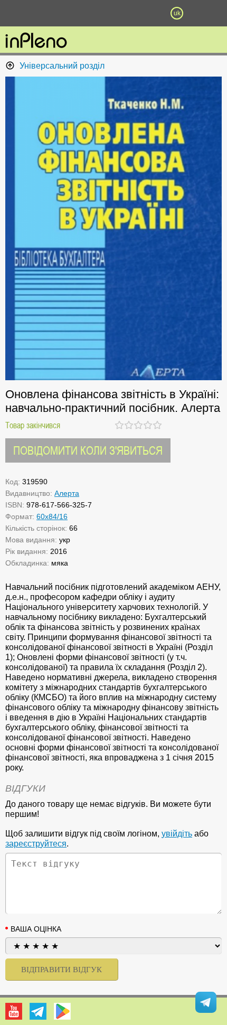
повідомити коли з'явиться (88, 450)
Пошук (81, 13)
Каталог (17, 13)
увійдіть (177, 833)
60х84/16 (52, 516)
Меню (50, 13)
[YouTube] (13, 1011)
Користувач (113, 13)
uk (177, 13)
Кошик (145, 13)
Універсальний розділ (62, 65)
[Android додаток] (62, 1011)
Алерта (66, 493)
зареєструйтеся (36, 843)
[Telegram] (38, 1011)
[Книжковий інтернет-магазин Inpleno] (36, 41)
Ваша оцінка (36, 929)
